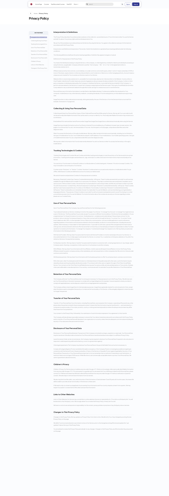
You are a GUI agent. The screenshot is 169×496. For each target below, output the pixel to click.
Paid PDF (69, 4)
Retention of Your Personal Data (39, 51)
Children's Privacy (36, 61)
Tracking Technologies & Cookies (39, 44)
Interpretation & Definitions (39, 37)
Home (35, 13)
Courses (46, 4)
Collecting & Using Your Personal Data (39, 40)
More (75, 4)
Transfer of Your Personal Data (39, 54)
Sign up (136, 4)
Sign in (128, 4)
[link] (89, 13)
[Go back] (30, 13)
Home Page (38, 4)
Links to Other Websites (37, 64)
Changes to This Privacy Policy (39, 68)
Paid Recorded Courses (58, 4)
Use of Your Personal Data (38, 47)
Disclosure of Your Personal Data (39, 58)
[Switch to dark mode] (122, 4)
